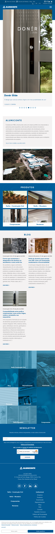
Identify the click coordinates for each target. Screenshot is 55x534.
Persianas (15, 506)
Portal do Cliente (11, 1)
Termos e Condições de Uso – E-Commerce (28, 524)
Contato (39, 509)
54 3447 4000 (27, 474)
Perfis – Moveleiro (15, 496)
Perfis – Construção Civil (15, 492)
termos (25, 447)
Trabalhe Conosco (47, 3)
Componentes (15, 501)
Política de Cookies (40, 517)
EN (36, 3)
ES (39, 3)
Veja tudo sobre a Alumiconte (15, 143)
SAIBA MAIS (7, 107)
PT (32, 3)
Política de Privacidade (40, 514)
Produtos (40, 497)
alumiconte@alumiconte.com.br (27, 475)
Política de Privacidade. (27, 444)
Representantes (40, 502)
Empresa (40, 495)
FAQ (34, 1)
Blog (31, 1)
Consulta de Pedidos (23, 1)
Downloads (39, 500)
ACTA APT (3, 527)
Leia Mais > (6, 285)
